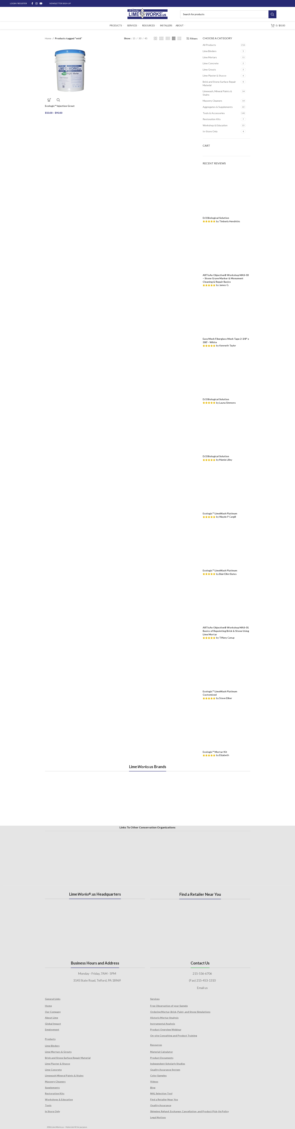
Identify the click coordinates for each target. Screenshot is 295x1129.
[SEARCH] (272, 14)
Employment (52, 1029)
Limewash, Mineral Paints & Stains (217, 93)
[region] (147, 798)
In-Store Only (210, 131)
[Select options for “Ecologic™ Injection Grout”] (49, 100)
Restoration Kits (212, 119)
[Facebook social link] (32, 3)
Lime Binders (209, 51)
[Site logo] (147, 13)
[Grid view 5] (161, 38)
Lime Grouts (209, 69)
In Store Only (52, 1111)
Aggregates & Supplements (218, 106)
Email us (202, 988)
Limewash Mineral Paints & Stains (64, 1075)
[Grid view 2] (155, 38)
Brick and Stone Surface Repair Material (219, 83)
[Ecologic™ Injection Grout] (70, 71)
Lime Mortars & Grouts (58, 1051)
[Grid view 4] (179, 38)
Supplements (52, 1087)
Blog (152, 1087)
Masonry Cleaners (212, 100)
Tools (48, 1105)
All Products (209, 44)
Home (48, 38)
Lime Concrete (211, 63)
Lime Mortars (210, 57)
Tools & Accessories (214, 113)
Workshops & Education (59, 1099)
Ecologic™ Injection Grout (60, 105)
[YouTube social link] (41, 3)
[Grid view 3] (173, 38)
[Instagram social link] (36, 3)
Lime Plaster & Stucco (214, 75)
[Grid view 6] (168, 38)
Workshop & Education (215, 125)
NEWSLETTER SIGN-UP (60, 3)
